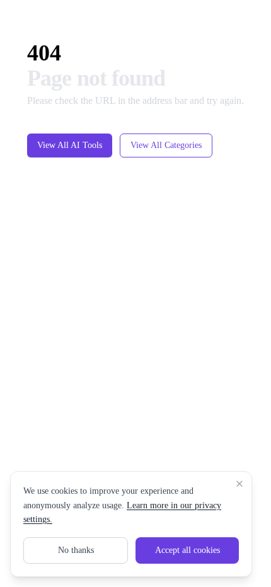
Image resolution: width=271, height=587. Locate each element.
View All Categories (165, 160)
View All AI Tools (56, 160)
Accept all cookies (187, 550)
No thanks (75, 550)
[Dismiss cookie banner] (239, 484)
